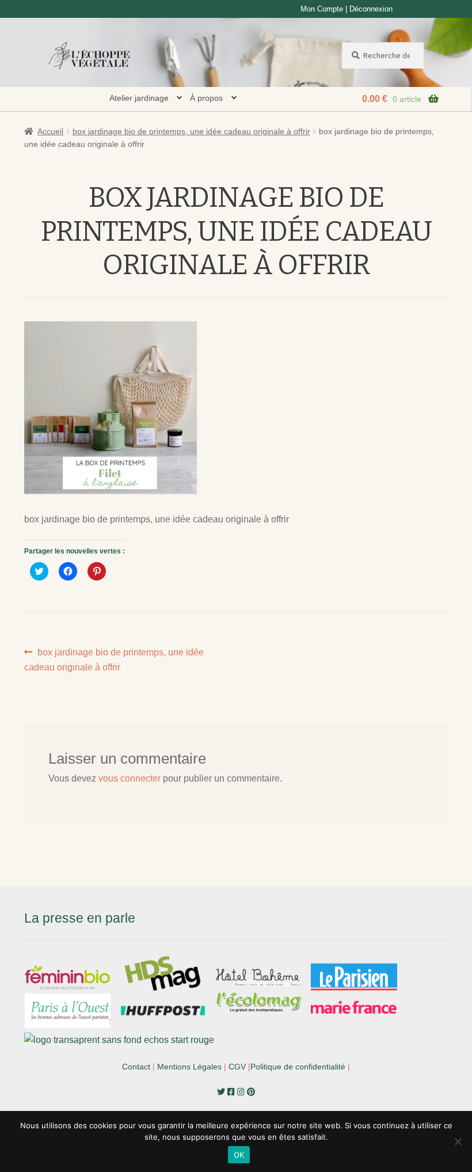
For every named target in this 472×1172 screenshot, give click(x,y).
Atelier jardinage (139, 98)
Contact (136, 1066)
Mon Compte (321, 9)
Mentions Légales (189, 1066)
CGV (237, 1066)
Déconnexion (371, 9)
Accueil (50, 131)
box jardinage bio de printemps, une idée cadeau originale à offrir (191, 131)
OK (239, 1154)
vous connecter (129, 778)
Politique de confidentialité (297, 1066)
